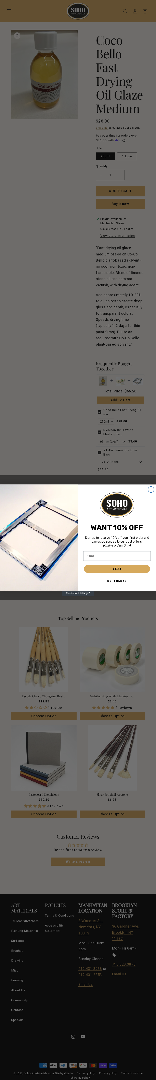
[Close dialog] (151, 489)
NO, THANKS (117, 580)
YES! (117, 569)
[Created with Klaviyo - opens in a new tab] (78, 593)
